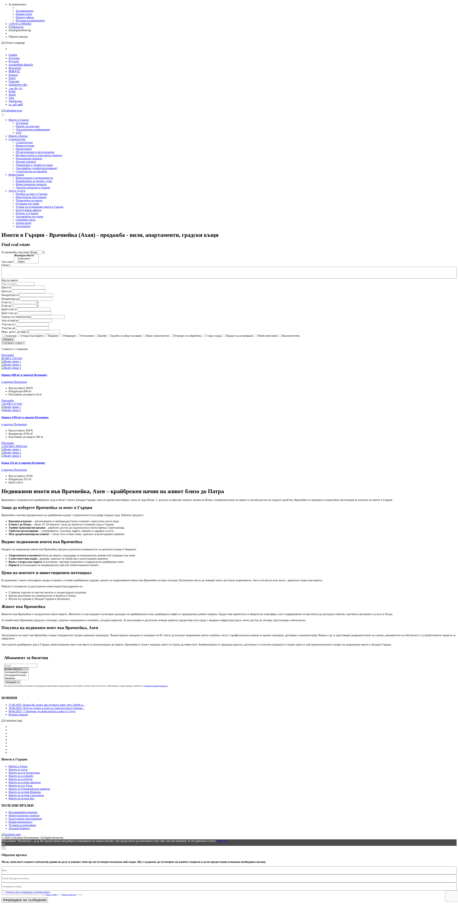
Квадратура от (10, 294)
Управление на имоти (29, 200)
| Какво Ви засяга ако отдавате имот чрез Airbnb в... (47, 704)
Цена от (6, 287)
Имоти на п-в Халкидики (24, 772)
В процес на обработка (188, 335)
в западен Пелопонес (14, 381)
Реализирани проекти (29, 158)
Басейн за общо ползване (126, 335)
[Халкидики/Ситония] (16, 675)
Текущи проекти (26, 161)
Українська (15, 101)
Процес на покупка (27, 126)
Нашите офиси (25, 17)
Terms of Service (69, 894)
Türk (11, 97)
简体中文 (14, 71)
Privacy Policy (52, 894)
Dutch (12, 78)
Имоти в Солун (18, 769)
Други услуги (17, 190)
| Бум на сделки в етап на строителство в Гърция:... (46, 708)
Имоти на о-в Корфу (21, 775)
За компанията (24, 10)
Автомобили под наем (29, 216)
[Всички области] (16, 669)
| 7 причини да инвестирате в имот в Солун (42, 711)
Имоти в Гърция (19, 119)
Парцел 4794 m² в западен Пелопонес (25, 417)
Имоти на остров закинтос (25, 782)
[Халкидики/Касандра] (16, 672)
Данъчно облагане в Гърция (33, 187)
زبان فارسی (16, 88)
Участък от (8, 324)
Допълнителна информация (33, 129)
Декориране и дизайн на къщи (34, 164)
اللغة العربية (16, 104)
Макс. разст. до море (13, 331)
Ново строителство (157, 335)
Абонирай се (12, 682)
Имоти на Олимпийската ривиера (29, 788)
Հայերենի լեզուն (21, 64)
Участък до (8, 328)
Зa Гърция (22, 123)
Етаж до (6, 305)
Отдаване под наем (27, 203)
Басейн (102, 335)
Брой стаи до (9, 313)
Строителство (17, 139)
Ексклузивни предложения (25, 818)
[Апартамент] (26, 258)
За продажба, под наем (15, 252)
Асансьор (11, 335)
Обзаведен (69, 335)
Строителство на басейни (31, 171)
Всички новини (18, 714)
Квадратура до (10, 298)
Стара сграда (214, 335)
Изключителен (291, 335)
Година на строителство (16, 316)
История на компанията (30, 20)
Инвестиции (16, 174)
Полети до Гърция (27, 213)
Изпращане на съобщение (25, 900)
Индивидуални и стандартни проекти (39, 155)
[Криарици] (16, 678)
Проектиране (24, 148)
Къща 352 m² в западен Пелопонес (23, 462)
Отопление (87, 335)
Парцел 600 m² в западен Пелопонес (24, 374)
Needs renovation (267, 335)
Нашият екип (24, 14)
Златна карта (23, 222)
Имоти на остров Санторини (26, 795)
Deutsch (13, 74)
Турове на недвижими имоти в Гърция (39, 206)
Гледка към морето (32, 335)
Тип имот (7, 261)
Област (5, 265)
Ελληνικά (14, 58)
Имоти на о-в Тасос (21, 785)
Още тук (222, 840)
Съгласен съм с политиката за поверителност (27, 892)
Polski (12, 91)
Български (15, 67)
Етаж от (6, 302)
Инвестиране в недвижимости (34, 177)
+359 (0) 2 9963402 (20, 23)
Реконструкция (25, 145)
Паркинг (53, 335)
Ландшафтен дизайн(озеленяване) (36, 168)
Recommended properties (23, 812)
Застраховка (23, 226)
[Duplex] (26, 261)
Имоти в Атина (18, 766)
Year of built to (9, 320)
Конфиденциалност (21, 821)
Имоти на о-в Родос (21, 779)
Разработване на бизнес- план (34, 181)
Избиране (8, 339)
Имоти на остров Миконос (25, 792)
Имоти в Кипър (18, 135)
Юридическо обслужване (31, 197)
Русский (14, 61)
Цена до (6, 291)
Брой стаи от (9, 309)
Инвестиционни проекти (31, 184)
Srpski (12, 94)
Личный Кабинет (19, 828)
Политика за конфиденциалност (156, 686)
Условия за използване (22, 825)
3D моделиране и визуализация (35, 152)
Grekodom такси (25, 219)
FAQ (18, 132)
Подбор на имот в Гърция (31, 193)
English (13, 54)
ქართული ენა (18, 84)
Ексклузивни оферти (28, 210)
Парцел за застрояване (239, 335)
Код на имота (9, 280)
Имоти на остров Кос (22, 798)
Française (14, 81)
